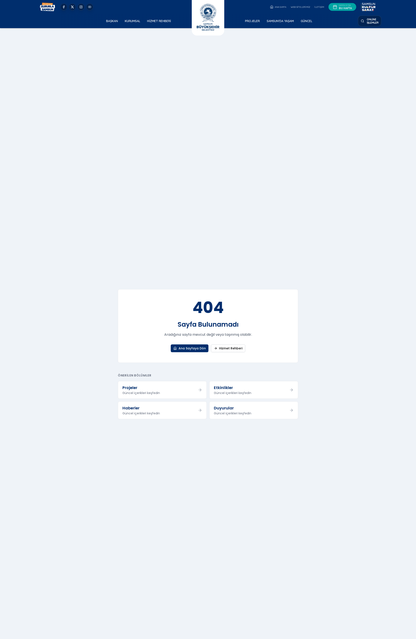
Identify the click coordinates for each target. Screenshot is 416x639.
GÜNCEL (306, 21)
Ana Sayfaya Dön (192, 348)
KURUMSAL (132, 21)
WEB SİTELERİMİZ (300, 7)
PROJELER (252, 21)
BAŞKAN (112, 21)
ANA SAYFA (280, 7)
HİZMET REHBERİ (159, 21)
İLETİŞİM (319, 7)
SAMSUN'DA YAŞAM (280, 21)
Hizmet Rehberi (230, 348)
